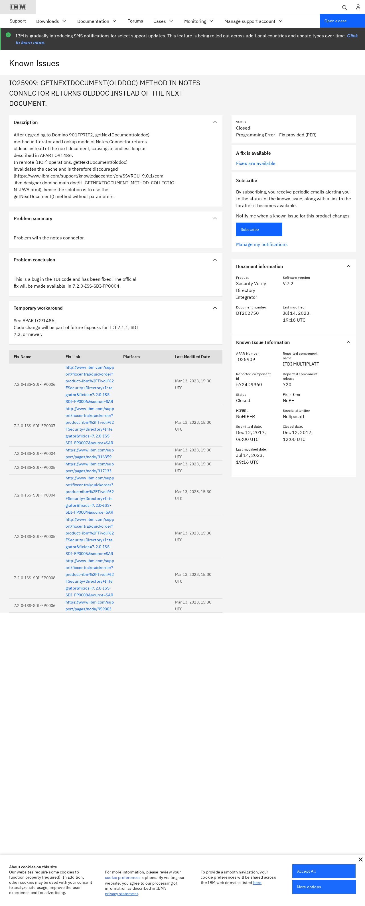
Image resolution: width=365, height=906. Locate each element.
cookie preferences (123, 877)
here (257, 882)
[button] (361, 859)
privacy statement (121, 893)
